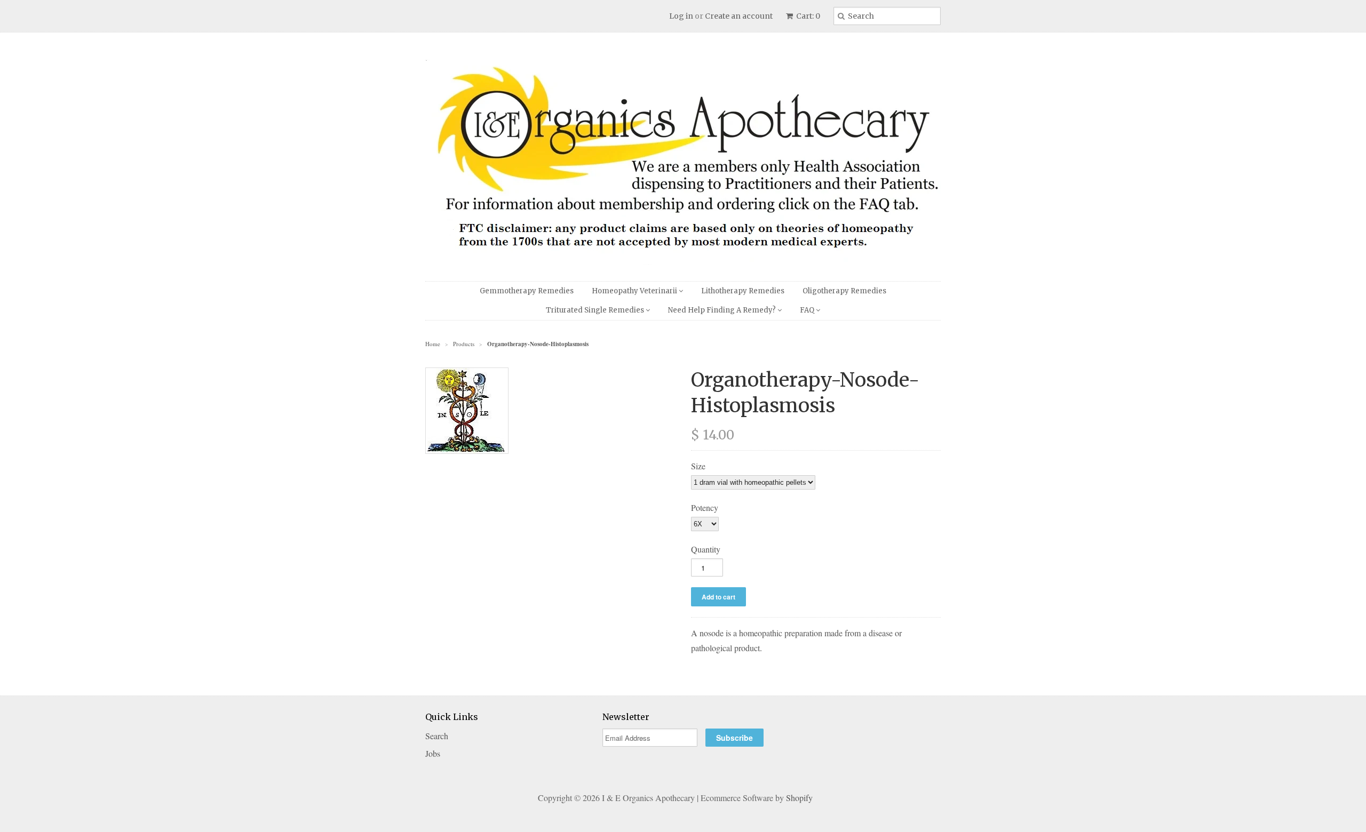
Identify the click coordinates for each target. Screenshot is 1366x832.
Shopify (799, 797)
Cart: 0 (807, 16)
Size (698, 465)
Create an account (739, 16)
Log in (681, 16)
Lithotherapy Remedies (742, 290)
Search (436, 735)
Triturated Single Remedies (596, 310)
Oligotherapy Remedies (844, 290)
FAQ (808, 310)
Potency (704, 507)
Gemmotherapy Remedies (527, 290)
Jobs (432, 753)
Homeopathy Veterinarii (635, 290)
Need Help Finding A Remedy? (722, 310)
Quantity (705, 549)
